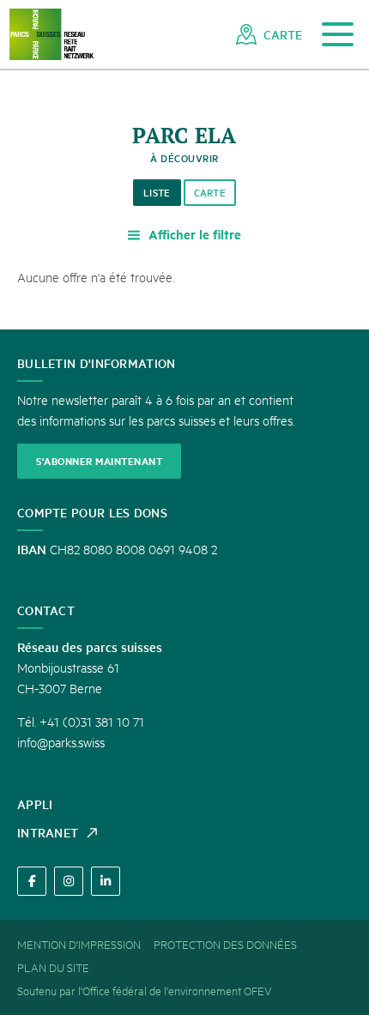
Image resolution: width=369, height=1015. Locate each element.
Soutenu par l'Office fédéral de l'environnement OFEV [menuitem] (144, 990)
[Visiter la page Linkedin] (105, 881)
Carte (210, 192)
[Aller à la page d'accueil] (51, 35)
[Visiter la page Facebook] (31, 881)
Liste (157, 192)
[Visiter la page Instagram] (68, 881)
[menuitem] (269, 34)
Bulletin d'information (96, 363)
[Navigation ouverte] (338, 35)
